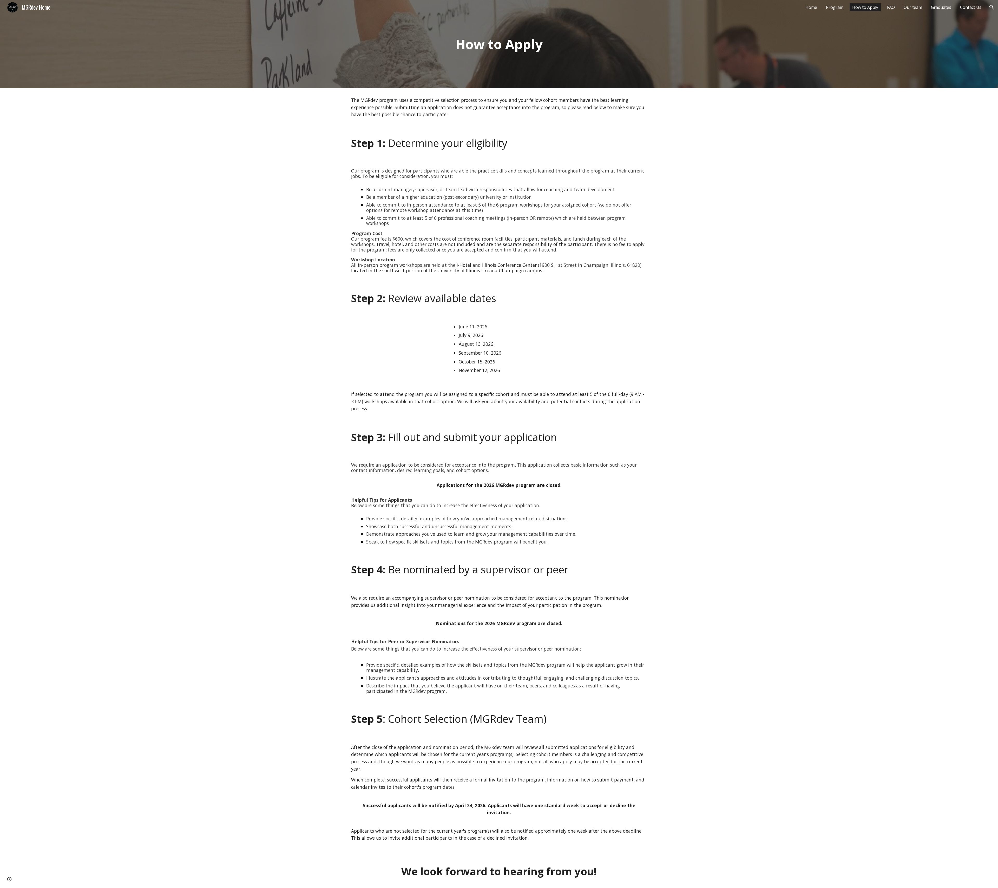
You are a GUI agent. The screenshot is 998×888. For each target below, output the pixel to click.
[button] (992, 7)
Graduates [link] (941, 7)
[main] (499, 44)
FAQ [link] (891, 7)
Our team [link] (913, 7)
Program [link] (834, 7)
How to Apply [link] (865, 7)
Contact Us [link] (970, 7)
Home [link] (811, 7)
